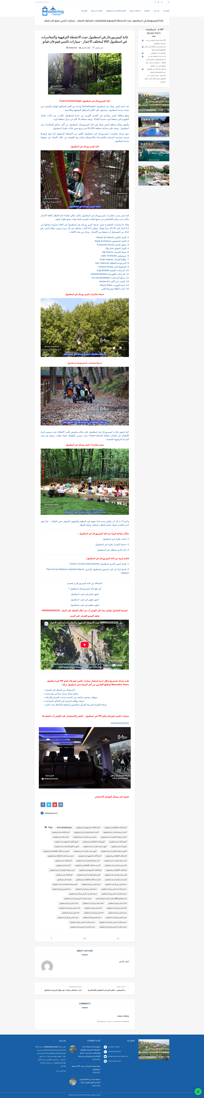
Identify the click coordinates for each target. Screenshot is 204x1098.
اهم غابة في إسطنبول (64, 879)
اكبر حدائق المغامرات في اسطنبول (88, 861)
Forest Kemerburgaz (64, 827)
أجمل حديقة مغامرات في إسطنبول (115, 832)
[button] (198, 1091)
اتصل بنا (166, 11)
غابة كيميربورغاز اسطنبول (70, 913)
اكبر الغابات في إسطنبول (63, 861)
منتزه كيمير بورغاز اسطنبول (117, 913)
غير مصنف (99, 47)
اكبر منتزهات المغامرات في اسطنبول (62, 870)
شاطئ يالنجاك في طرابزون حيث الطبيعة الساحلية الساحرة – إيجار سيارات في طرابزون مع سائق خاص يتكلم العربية (155, 75)
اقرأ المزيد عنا (61, 1071)
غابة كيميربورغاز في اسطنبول (94, 913)
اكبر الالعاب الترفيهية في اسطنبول (89, 856)
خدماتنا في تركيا (135, 11)
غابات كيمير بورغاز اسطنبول (69, 903)
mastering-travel (114, 1061)
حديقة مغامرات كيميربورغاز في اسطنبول (78, 898)
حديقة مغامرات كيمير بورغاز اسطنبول (114, 889)
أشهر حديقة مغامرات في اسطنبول (95, 846)
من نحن (156, 11)
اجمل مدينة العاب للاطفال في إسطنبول (61, 856)
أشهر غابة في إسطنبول (119, 846)
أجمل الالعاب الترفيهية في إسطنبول (88, 827)
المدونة (147, 11)
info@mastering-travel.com (118, 1056)
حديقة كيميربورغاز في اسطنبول (86, 889)
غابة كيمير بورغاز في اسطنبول (117, 908)
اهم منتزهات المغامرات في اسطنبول (65, 884)
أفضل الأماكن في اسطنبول (116, 11)
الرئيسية (84, 11)
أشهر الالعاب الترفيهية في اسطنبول (66, 842)
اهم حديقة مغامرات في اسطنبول (116, 875)
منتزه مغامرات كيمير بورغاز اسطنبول (82, 922)
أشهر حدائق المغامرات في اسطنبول (67, 846)
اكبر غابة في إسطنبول (63, 865)
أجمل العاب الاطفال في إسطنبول (115, 827)
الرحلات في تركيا (96, 11)
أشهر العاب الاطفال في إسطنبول (94, 842)
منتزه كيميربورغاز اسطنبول (92, 917)
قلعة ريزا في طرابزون (158, 53)
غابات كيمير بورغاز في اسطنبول (93, 903)
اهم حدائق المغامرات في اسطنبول (88, 875)
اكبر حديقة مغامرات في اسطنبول (115, 861)
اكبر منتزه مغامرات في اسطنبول (116, 865)
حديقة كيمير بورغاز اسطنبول (91, 884)
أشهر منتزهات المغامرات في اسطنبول (114, 851)
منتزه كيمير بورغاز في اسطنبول (68, 917)
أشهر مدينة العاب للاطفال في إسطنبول (56, 851)
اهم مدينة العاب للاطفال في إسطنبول (88, 879)
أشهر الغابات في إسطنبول (118, 842)
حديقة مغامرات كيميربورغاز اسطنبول (114, 894)
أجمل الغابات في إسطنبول (61, 832)
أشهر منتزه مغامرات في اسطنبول (85, 851)
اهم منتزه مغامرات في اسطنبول (116, 879)
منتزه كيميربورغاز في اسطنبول (116, 917)
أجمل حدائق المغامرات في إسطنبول (86, 832)
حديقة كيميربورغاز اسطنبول (61, 889)
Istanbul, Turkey (113, 1047)
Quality (98, 1095)
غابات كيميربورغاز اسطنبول (117, 903)
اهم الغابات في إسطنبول (64, 875)
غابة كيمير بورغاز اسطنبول (93, 908)
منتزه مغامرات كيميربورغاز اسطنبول (82, 927)
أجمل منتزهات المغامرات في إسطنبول (114, 837)
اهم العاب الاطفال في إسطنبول (116, 870)
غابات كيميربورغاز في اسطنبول (69, 908)
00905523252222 (51, 610)
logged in (110, 1022)
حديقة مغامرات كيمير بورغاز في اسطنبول (83, 894)
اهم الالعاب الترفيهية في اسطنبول (90, 870)
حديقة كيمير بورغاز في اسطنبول (116, 884)
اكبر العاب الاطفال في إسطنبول (116, 856)
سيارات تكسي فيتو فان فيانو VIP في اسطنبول (111, 898)
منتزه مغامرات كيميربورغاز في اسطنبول (113, 927)
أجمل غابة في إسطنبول (61, 837)
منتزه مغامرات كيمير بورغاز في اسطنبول (113, 922)
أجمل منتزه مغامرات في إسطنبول (84, 837)
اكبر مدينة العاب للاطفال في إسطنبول (87, 865)
